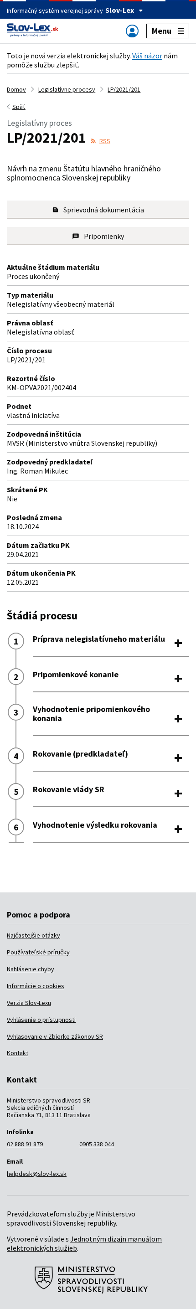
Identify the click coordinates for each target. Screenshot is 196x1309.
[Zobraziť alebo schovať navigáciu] (132, 31)
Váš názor (147, 55)
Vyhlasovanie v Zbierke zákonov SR (55, 1036)
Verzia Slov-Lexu (29, 1003)
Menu (161, 31)
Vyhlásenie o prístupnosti (41, 1019)
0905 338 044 (96, 1144)
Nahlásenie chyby (30, 969)
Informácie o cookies (35, 986)
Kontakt (17, 1053)
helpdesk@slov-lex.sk (37, 1174)
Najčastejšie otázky (33, 935)
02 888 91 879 (25, 1144)
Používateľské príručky (38, 952)
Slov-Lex (119, 10)
